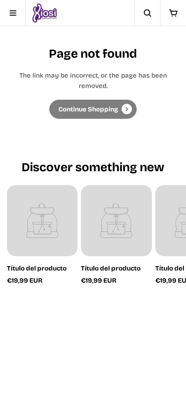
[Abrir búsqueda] (147, 13)
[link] (93, 109)
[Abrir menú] (13, 13)
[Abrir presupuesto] (173, 13)
